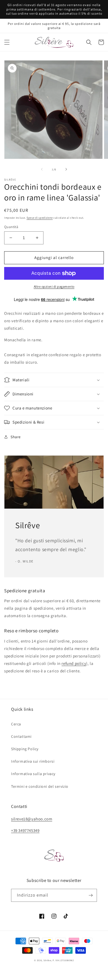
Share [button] (16, 436)
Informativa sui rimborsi (32, 761)
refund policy (73, 663)
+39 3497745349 (25, 830)
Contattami (21, 736)
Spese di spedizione (40, 218)
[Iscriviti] (90, 895)
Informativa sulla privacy (33, 773)
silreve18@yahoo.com (31, 818)
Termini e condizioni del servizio (39, 786)
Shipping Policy (24, 748)
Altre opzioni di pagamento (54, 286)
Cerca (16, 723)
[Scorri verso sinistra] (42, 169)
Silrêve (47, 960)
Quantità (11, 226)
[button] (7, 42)
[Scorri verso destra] (66, 169)
